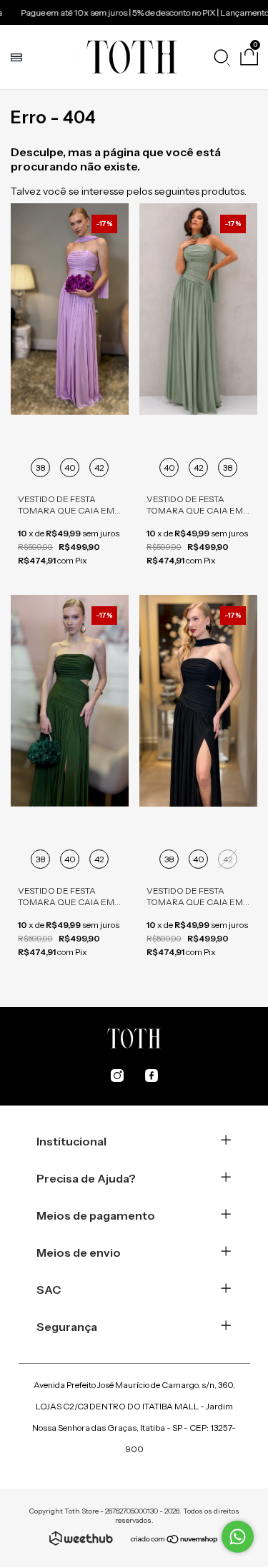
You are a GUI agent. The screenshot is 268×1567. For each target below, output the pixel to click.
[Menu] (18, 57)
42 (99, 467)
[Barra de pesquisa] (221, 57)
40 (70, 467)
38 (41, 467)
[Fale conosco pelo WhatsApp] (238, 1537)
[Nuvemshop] (174, 1540)
